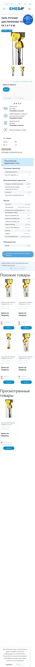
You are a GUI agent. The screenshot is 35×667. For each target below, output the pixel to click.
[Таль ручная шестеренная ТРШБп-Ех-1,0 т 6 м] (8, 410)
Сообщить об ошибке (18, 268)
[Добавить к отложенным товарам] (16, 280)
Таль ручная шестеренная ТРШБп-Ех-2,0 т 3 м (8, 303)
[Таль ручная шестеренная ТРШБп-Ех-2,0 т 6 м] (26, 344)
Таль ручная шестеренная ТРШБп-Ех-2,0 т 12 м (25, 303)
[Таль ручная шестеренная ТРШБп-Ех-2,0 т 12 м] (26, 290)
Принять (18, 664)
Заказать (8, 328)
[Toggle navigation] (4, 9)
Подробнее (9, 664)
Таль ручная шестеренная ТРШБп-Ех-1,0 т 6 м (8, 424)
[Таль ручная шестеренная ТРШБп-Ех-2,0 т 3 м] (8, 290)
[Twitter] (16, 103)
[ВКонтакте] (14, 103)
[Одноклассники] (18, 103)
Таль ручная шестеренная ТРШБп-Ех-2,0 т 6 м (25, 358)
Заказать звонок (9, 4)
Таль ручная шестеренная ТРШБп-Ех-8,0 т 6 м (8, 358)
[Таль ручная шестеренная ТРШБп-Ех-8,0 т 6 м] (9, 344)
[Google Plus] (20, 103)
